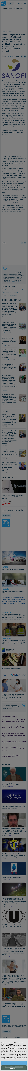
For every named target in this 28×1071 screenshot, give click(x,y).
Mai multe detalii (20, 1055)
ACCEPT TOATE (14, 1063)
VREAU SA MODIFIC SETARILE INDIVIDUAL (14, 1067)
